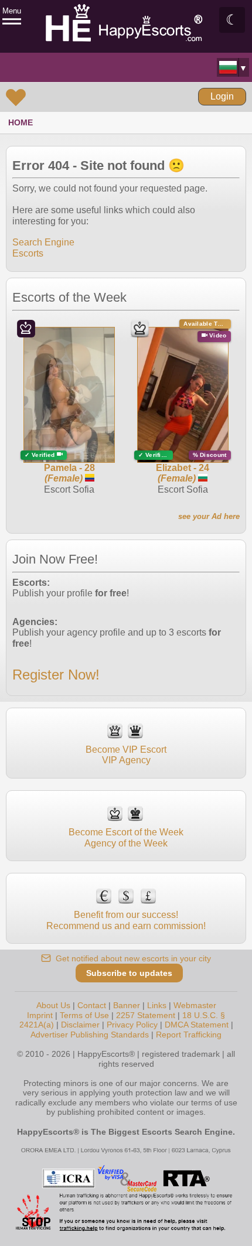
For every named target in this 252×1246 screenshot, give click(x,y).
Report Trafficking (189, 1034)
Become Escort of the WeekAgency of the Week (126, 837)
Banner (126, 1005)
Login (222, 96)
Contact (91, 1005)
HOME (20, 122)
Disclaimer (80, 1024)
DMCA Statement (197, 1024)
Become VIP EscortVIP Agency (126, 755)
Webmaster (194, 1005)
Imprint (40, 1015)
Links (156, 1005)
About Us (53, 1005)
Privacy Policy (132, 1024)
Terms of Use (84, 1015)
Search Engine (43, 242)
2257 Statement (145, 1015)
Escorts (27, 253)
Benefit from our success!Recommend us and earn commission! (126, 920)
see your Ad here (209, 516)
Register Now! (56, 674)
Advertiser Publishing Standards (89, 1034)
